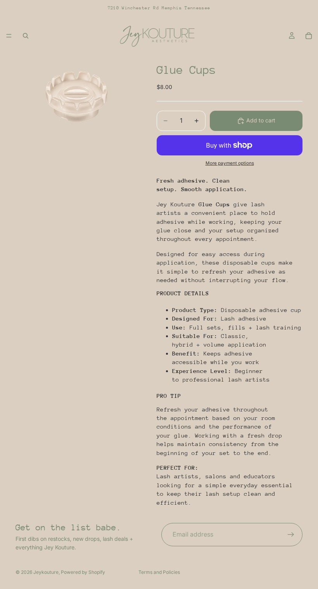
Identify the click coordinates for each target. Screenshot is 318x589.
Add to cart (260, 120)
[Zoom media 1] (77, 96)
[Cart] (308, 35)
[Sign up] (291, 534)
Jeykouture (46, 572)
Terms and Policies (159, 572)
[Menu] (9, 36)
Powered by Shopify (83, 572)
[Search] (25, 35)
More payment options (230, 163)
